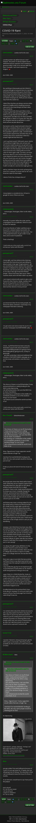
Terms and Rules (17, 817)
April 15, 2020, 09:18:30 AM (10, 657)
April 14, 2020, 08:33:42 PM (10, 418)
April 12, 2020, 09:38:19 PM (10, 216)
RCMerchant (8, 654)
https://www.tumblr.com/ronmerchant (13, 755)
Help (10, 817)
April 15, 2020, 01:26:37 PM (10, 764)
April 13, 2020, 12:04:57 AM (10, 256)
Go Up (4, 799)
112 (12, 43)
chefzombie (7, 53)
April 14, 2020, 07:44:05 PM (10, 380)
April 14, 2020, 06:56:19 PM (10, 342)
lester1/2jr (7, 633)
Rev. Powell (7, 415)
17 (6, 43)
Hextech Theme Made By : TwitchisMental (18, 821)
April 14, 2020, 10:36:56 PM (10, 607)
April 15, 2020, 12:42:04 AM (10, 636)
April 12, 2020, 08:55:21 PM (10, 189)
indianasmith (8, 209)
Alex (4, 761)
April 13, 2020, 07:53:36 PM (10, 322)
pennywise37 (8, 81)
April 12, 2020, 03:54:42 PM (10, 55)
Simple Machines (23, 819)
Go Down (5, 41)
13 (23, 41)
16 (3, 43)
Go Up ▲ (24, 817)
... (21, 41)
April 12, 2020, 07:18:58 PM (10, 84)
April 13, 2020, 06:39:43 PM (10, 299)
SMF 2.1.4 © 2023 (13, 819)
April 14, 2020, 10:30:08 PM (10, 477)
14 (27, 41)
